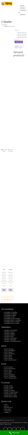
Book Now (4, 290)
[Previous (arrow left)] (2, 221)
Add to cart (19, 42)
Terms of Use (7, 424)
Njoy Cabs (12, 26)
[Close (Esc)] (23, 1)
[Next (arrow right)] (25, 221)
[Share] (19, 1)
